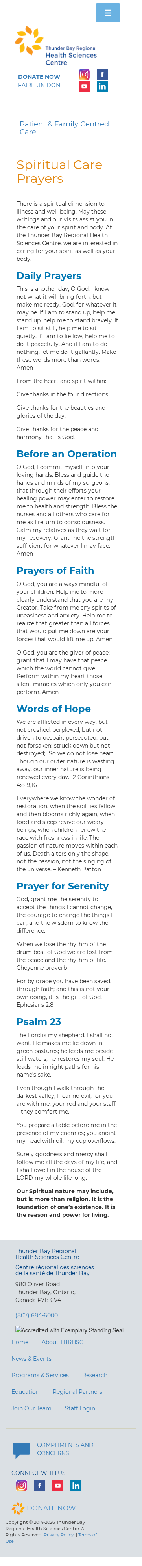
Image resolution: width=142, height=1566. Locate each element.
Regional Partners (77, 1391)
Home (19, 1342)
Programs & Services (40, 1375)
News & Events (31, 1358)
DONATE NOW (51, 1508)
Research (94, 1375)
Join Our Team (31, 1408)
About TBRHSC (62, 1342)
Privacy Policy (59, 1535)
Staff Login (80, 1408)
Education (25, 1391)
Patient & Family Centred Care (64, 128)
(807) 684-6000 (36, 1315)
